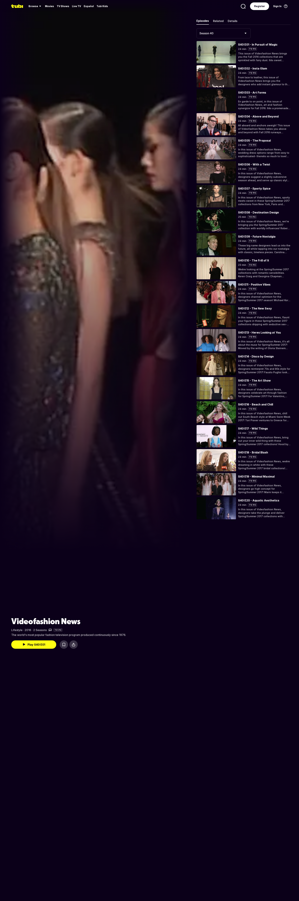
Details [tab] (232, 21)
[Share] (73, 644)
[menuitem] (35, 6)
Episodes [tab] (202, 21)
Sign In (277, 6)
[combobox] (223, 33)
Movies (49, 6)
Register (259, 6)
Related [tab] (218, 21)
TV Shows (63, 6)
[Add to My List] (64, 644)
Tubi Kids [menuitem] (102, 6)
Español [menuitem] (89, 6)
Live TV (76, 6)
